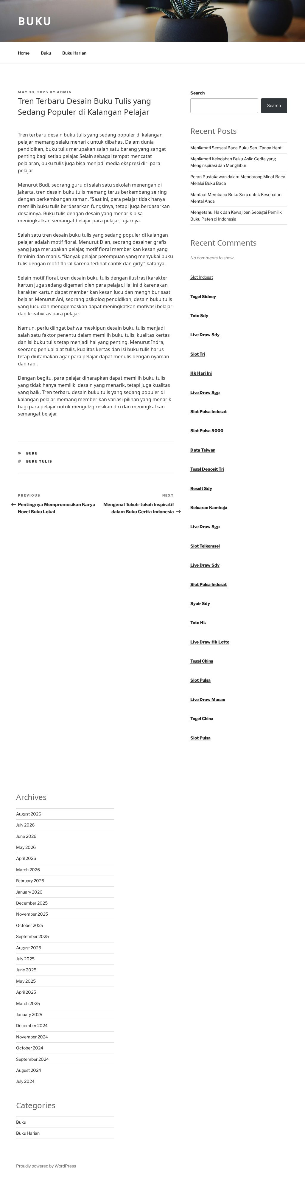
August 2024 (28, 1070)
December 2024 (32, 1025)
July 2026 (25, 824)
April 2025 (26, 992)
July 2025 (25, 958)
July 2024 (25, 1081)
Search (197, 92)
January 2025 (29, 1014)
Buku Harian (74, 52)
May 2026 (26, 847)
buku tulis (39, 461)
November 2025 (32, 914)
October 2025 (29, 925)
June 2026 (26, 836)
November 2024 (32, 1036)
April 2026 (26, 858)
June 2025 (26, 969)
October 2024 (29, 1047)
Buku (35, 21)
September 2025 (32, 936)
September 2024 (32, 1059)
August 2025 (28, 947)
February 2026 (30, 880)
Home (23, 52)
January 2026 (29, 891)
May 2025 (26, 981)
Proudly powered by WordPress (46, 1165)
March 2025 (28, 1003)
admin (64, 92)
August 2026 (28, 813)
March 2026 (28, 869)
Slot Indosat (201, 277)
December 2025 (32, 902)
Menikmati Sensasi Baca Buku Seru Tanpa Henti (236, 147)
